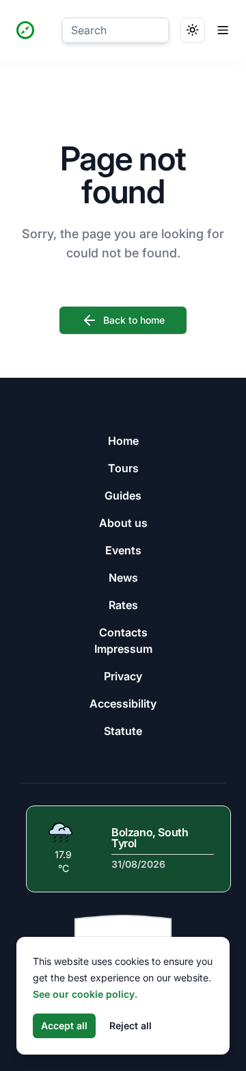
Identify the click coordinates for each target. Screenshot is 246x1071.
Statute (123, 731)
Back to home (134, 320)
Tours (123, 468)
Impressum (123, 649)
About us (123, 523)
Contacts (123, 632)
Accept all (64, 1025)
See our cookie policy (84, 994)
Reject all (130, 1025)
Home (123, 441)
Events (123, 550)
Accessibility (123, 703)
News (123, 577)
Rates (123, 605)
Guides (123, 495)
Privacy (123, 676)
